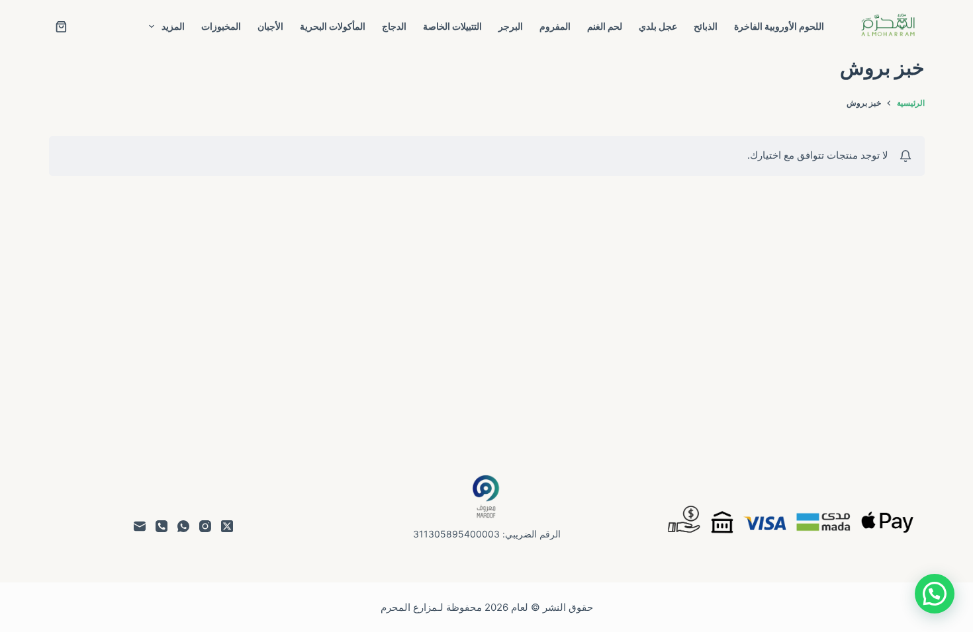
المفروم (555, 26)
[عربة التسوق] (61, 26)
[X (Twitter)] (227, 526)
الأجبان (270, 26)
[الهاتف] (161, 526)
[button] (934, 593)
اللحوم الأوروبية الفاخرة (779, 26)
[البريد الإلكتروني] (140, 526)
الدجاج (394, 26)
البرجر (510, 26)
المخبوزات (221, 26)
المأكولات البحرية (332, 26)
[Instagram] (205, 526)
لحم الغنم (604, 26)
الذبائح (706, 26)
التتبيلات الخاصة (452, 26)
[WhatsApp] (183, 526)
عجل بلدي (658, 26)
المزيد (173, 26)
